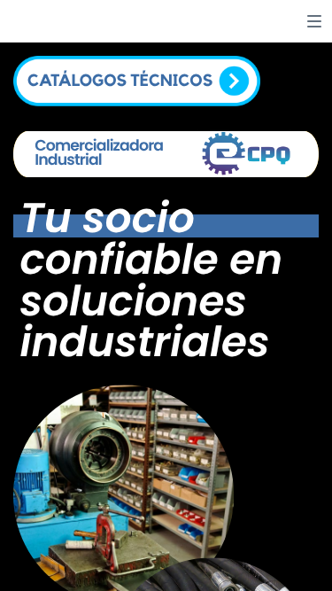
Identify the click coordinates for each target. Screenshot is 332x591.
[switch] (314, 21)
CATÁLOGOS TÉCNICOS (119, 81)
